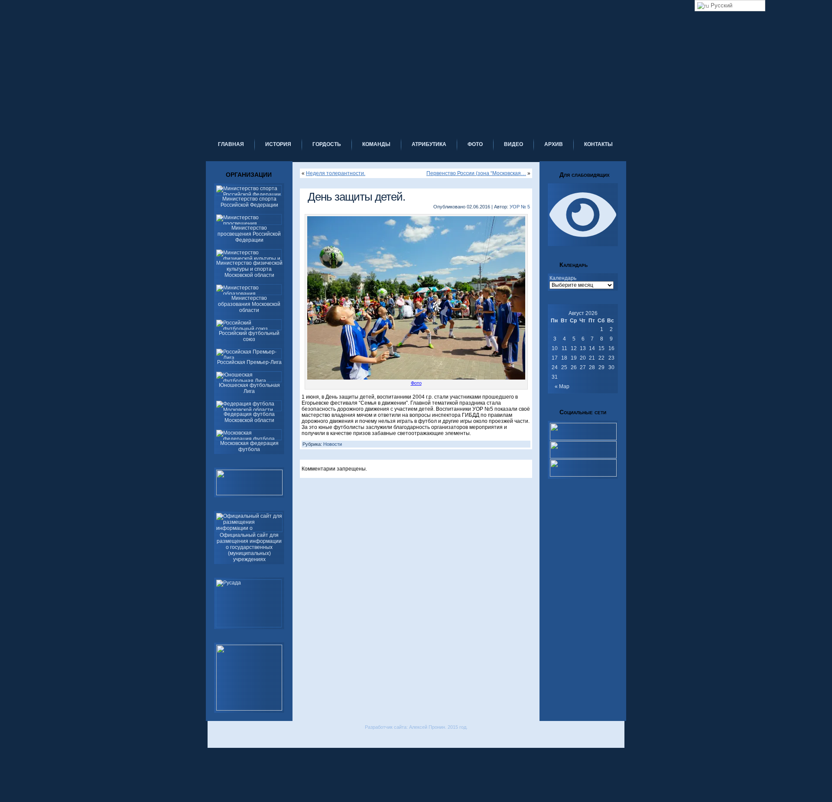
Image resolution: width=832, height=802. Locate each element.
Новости (332, 444)
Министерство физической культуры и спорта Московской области (249, 269)
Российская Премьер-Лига (249, 362)
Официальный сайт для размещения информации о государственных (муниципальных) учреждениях (249, 547)
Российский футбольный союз (249, 336)
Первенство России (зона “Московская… (476, 173)
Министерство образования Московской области (249, 304)
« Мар (562, 386)
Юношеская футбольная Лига (249, 388)
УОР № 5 (520, 206)
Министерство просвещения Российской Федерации (249, 234)
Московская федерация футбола (249, 446)
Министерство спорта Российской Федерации (249, 202)
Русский (720, 5)
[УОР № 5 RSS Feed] (213, 739)
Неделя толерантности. (335, 173)
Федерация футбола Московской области (249, 417)
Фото (416, 383)
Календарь (562, 278)
